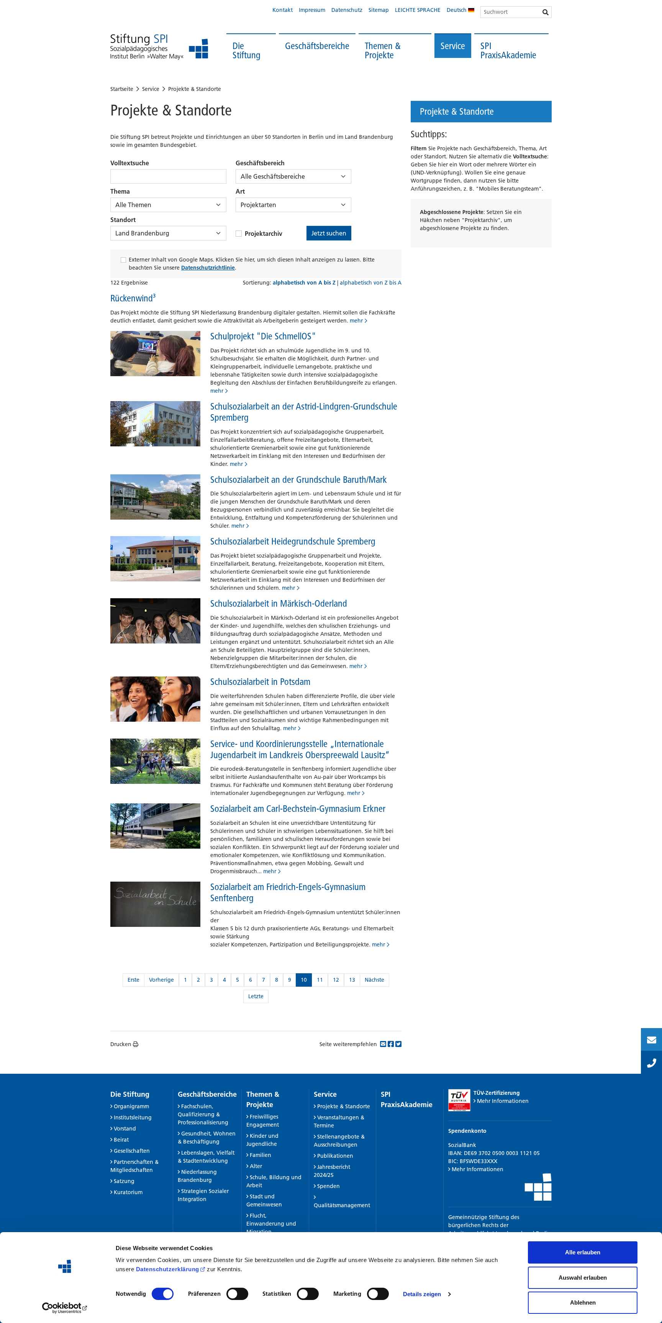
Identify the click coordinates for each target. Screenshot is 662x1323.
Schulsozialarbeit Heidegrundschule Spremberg (292, 541)
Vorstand (125, 1128)
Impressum (312, 10)
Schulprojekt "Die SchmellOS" (263, 336)
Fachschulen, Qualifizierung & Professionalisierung (203, 1114)
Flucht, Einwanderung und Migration (271, 1223)
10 (304, 979)
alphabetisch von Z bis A (370, 282)
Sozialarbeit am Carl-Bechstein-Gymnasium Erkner (297, 808)
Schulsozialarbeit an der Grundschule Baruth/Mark (298, 479)
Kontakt (282, 10)
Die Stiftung (247, 50)
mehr (356, 320)
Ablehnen (583, 1302)
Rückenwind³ (133, 298)
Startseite (121, 89)
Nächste (374, 979)
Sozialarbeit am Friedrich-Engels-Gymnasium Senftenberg (287, 892)
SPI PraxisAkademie (508, 50)
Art (240, 191)
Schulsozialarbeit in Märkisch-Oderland (278, 603)
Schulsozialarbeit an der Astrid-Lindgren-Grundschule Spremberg (303, 412)
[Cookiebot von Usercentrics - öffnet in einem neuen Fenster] (64, 1308)
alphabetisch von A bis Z (305, 282)
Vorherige (161, 979)
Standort (123, 220)
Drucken (120, 1044)
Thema (120, 191)
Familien (260, 1155)
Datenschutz (346, 10)
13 (352, 979)
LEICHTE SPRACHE (418, 10)
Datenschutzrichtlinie (208, 267)
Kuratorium (128, 1192)
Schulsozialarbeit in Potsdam (260, 681)
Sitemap (379, 10)
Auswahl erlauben (583, 1277)
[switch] (237, 1294)
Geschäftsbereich (260, 163)
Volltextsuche (129, 163)
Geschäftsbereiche (317, 45)
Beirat (121, 1139)
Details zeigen (422, 1294)
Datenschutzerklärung (167, 1269)
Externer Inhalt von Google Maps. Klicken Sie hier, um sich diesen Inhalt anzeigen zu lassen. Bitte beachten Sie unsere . (252, 263)
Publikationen (335, 1155)
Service (453, 45)
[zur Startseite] (159, 47)
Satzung (124, 1181)
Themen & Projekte (383, 50)
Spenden (328, 1186)
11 (320, 979)
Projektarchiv (263, 233)
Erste (133, 979)
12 (336, 979)
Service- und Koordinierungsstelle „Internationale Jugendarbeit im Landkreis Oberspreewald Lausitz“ (300, 749)
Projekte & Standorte (194, 89)
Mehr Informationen (503, 1101)
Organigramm (131, 1106)
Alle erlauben (582, 1252)
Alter (256, 1166)
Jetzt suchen (328, 233)
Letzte (256, 996)
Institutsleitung (133, 1117)
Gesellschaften (132, 1150)
